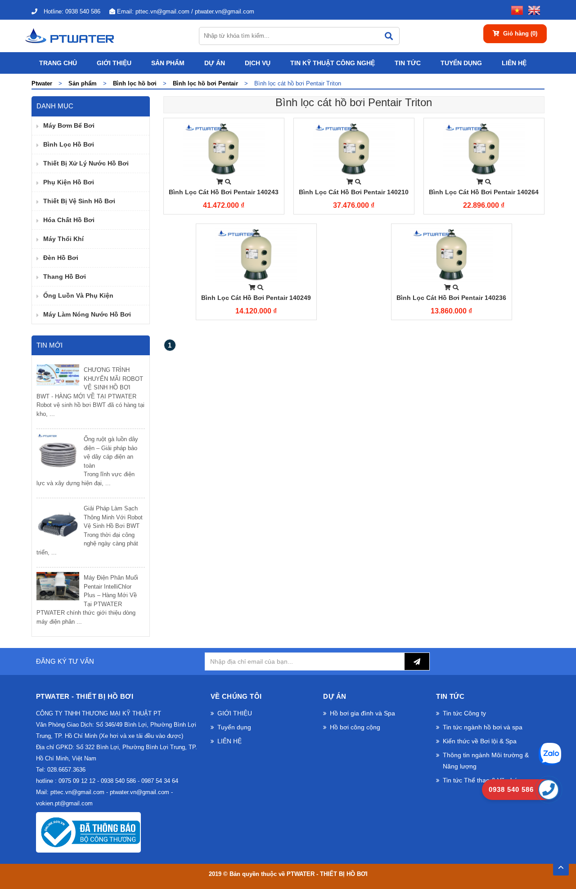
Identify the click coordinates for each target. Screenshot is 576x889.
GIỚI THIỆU (114, 63)
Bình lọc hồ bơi (68, 144)
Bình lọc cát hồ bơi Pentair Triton (353, 102)
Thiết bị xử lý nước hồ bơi (86, 163)
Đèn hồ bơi (60, 257)
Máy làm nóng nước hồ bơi (87, 314)
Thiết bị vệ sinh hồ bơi (79, 201)
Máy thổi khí (63, 238)
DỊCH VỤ (257, 63)
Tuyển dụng (461, 63)
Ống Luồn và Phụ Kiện (78, 295)
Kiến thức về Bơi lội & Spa (480, 741)
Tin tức (408, 63)
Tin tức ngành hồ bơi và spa (482, 727)
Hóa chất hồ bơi (68, 219)
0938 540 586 (72, 11)
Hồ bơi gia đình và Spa (362, 713)
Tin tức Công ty (464, 713)
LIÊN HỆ (514, 63)
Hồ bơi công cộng (355, 727)
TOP (561, 865)
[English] (532, 9)
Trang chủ (58, 63)
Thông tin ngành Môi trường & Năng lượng (486, 760)
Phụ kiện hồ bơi (68, 182)
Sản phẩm (167, 63)
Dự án (214, 63)
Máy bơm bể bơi (68, 125)
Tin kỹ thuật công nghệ (332, 63)
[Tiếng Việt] (515, 9)
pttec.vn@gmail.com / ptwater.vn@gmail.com (185, 11)
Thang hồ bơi (64, 276)
